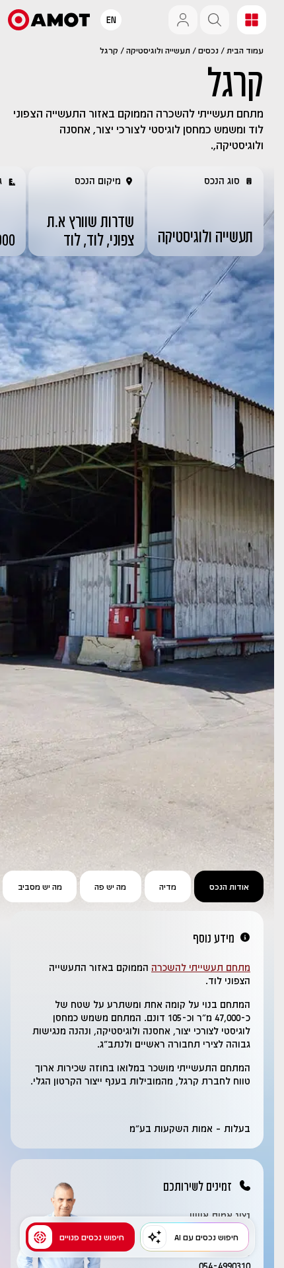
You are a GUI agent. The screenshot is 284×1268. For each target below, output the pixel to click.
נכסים (208, 50)
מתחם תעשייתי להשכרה (200, 967)
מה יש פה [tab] (110, 886)
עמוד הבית (245, 50)
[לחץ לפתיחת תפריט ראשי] (251, 19)
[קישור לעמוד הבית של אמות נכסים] (49, 19)
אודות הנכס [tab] (229, 886)
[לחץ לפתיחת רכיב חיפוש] (214, 19)
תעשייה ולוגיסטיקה (158, 50)
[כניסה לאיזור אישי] (182, 19)
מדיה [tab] (167, 886)
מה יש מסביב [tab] (40, 886)
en (111, 19)
